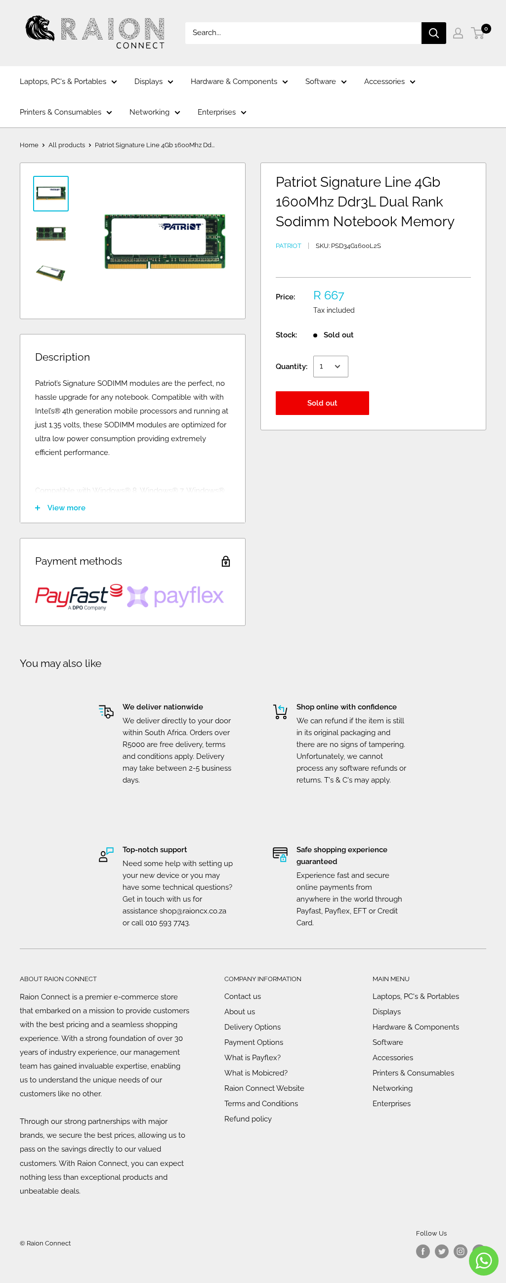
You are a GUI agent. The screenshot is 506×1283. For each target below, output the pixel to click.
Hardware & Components (234, 81)
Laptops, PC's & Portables (63, 81)
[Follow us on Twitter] (442, 1251)
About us (239, 1011)
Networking (149, 112)
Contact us (242, 996)
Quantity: (291, 366)
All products (66, 145)
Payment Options (253, 1042)
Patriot (288, 245)
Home (29, 145)
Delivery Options (252, 1027)
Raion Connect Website (264, 1088)
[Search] (434, 33)
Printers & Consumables (60, 112)
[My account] (458, 33)
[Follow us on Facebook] (423, 1251)
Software (320, 81)
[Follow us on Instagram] (460, 1251)
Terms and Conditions (261, 1103)
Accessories (384, 81)
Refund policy (248, 1119)
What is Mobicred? (256, 1073)
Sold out (322, 403)
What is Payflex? (252, 1057)
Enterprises (217, 112)
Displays (148, 81)
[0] (478, 33)
